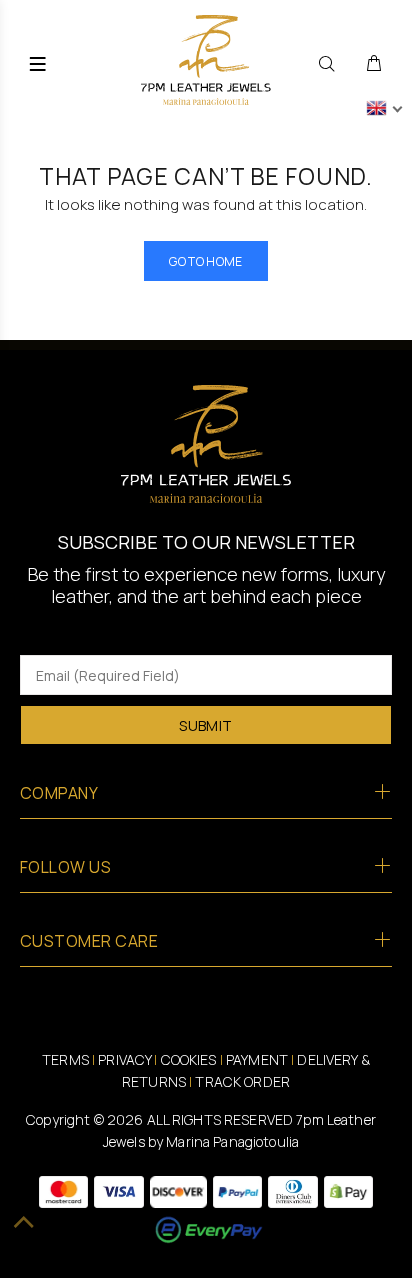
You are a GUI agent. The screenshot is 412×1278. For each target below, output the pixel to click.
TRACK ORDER (242, 1081)
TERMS (65, 1059)
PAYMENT (257, 1059)
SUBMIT (206, 725)
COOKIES (189, 1059)
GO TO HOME (206, 261)
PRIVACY (124, 1059)
